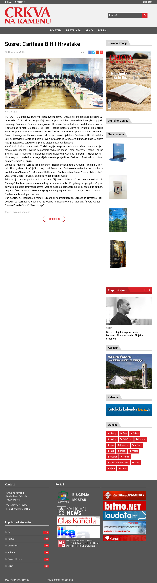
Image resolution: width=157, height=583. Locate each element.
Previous (144, 289)
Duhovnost (13, 545)
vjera (112, 468)
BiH (9, 532)
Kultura (11, 552)
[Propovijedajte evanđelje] (118, 152)
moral (135, 451)
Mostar (113, 456)
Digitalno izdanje (118, 120)
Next (149, 289)
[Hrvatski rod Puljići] (118, 220)
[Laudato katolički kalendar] (129, 415)
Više (129, 314)
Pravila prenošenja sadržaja (60, 580)
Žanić (123, 468)
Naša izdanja (116, 134)
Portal (102, 30)
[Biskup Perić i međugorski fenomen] (118, 254)
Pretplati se (54, 218)
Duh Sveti (127, 439)
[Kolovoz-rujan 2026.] (128, 80)
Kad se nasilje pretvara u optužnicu (125, 332)
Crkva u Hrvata (15, 559)
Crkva (136, 433)
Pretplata (73, 30)
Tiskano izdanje (117, 43)
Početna (56, 30)
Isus (112, 445)
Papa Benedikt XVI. (119, 462)
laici (112, 451)
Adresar (113, 347)
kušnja (138, 445)
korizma (124, 445)
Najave (11, 539)
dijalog (113, 439)
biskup (113, 433)
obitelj (126, 456)
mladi (123, 451)
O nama (8, 2)
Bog (125, 433)
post (137, 462)
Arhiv (89, 30)
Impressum (20, 2)
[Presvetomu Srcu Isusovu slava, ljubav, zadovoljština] (118, 187)
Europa (141, 439)
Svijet (10, 566)
